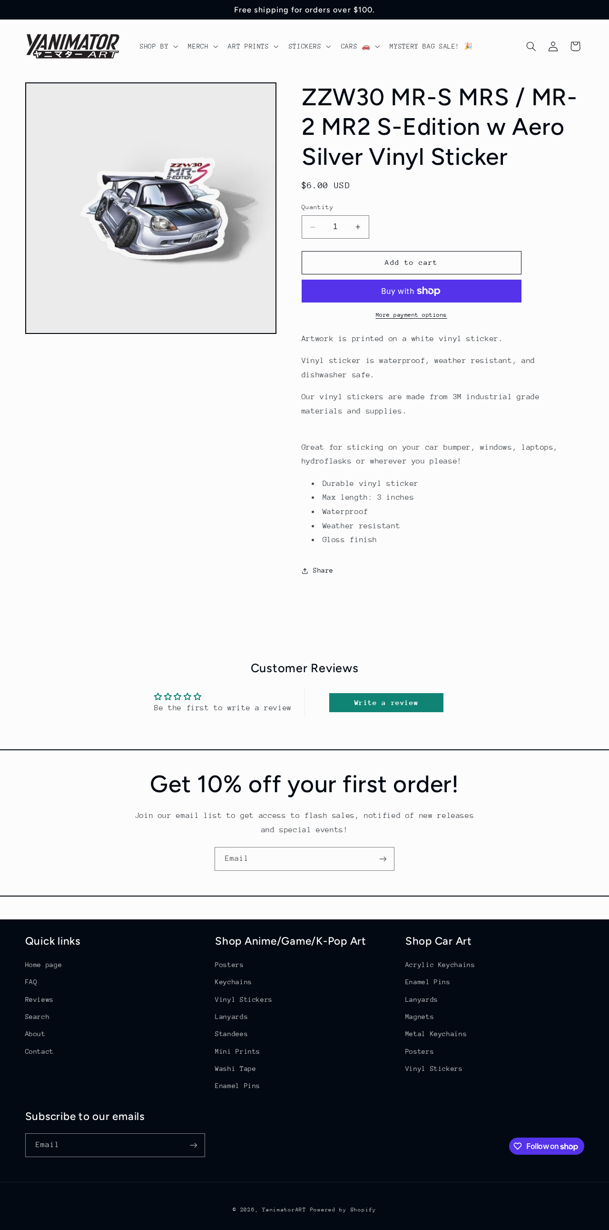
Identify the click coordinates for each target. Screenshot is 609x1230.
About (35, 1034)
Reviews (39, 999)
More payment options (412, 315)
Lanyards (231, 1016)
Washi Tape (235, 1068)
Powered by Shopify (343, 1210)
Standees (231, 1034)
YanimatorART (284, 1210)
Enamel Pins (237, 1085)
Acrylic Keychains (440, 964)
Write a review (386, 702)
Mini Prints (237, 1051)
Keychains (233, 982)
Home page (43, 964)
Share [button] (323, 570)
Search (37, 1016)
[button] (158, 46)
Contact (39, 1051)
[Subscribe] (383, 858)
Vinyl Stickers (244, 999)
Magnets (419, 1016)
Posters (229, 964)
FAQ (31, 982)
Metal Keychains (436, 1034)
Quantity (318, 207)
